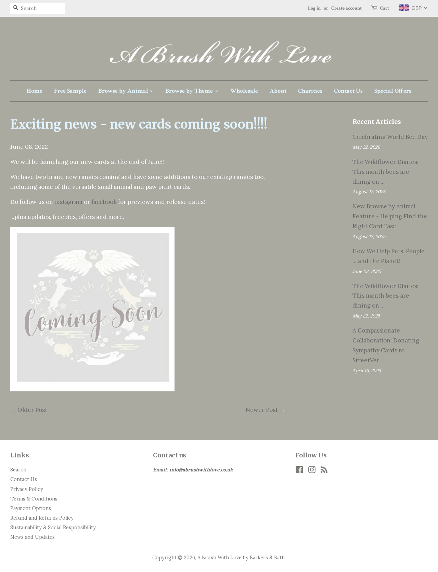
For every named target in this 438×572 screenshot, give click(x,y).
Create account (346, 8)
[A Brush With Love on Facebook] (299, 471)
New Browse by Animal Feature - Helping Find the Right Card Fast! (389, 216)
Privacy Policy (26, 489)
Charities (310, 91)
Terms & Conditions (33, 498)
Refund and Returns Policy (42, 518)
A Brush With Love (219, 557)
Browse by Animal (124, 91)
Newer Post (262, 410)
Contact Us (348, 91)
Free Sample (70, 91)
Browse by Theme (189, 91)
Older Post (32, 410)
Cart (384, 8)
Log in (314, 8)
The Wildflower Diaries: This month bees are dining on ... (385, 171)
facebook (104, 202)
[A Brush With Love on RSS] (324, 471)
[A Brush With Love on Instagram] (311, 471)
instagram (69, 202)
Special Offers (392, 91)
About (278, 91)
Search (18, 469)
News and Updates (32, 537)
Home (34, 91)
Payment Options (30, 508)
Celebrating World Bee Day (390, 137)
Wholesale (244, 91)
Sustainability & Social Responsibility (53, 527)
